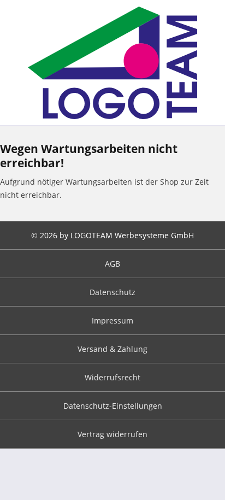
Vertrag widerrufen (112, 434)
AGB (112, 263)
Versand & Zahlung (112, 349)
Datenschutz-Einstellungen (112, 406)
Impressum (112, 320)
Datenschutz (112, 292)
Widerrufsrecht (112, 377)
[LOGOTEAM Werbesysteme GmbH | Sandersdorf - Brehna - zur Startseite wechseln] (112, 63)
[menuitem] (112, 264)
